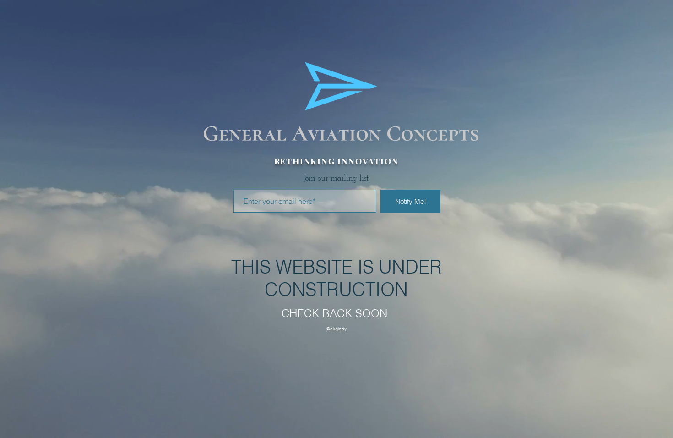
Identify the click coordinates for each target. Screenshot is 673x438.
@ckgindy (336, 329)
